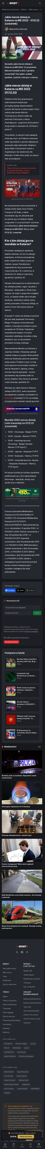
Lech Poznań (8, 1076)
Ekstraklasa (8, 1044)
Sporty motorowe (9, 984)
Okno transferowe (10, 1004)
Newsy (24, 10)
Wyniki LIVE (27, 971)
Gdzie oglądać (8, 1012)
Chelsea (7, 1093)
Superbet (27, 1023)
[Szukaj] (39, 3)
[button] (22, 188)
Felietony (6, 1032)
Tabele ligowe (28, 975)
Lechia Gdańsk (22, 1089)
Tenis (5, 976)
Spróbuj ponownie (11, 642)
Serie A (6, 1048)
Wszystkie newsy (9, 968)
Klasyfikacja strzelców (31, 979)
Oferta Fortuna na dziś (31, 1019)
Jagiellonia (26, 1084)
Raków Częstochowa (11, 1084)
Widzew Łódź (23, 1080)
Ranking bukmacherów (32, 999)
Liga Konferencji (9, 1056)
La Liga (32, 1044)
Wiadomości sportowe (10, 10)
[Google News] (27, 952)
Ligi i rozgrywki (29, 987)
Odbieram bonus (26, 1136)
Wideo (5, 997)
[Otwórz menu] (3, 3)
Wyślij (37, 613)
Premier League (21, 1044)
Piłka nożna (33, 10)
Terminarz (27, 983)
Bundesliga (17, 1048)
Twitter (22, 590)
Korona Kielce (9, 1089)
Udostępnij (11, 590)
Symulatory (7, 1024)
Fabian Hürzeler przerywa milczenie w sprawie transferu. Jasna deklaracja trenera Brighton (21, 170)
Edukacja (6, 1028)
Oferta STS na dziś (30, 1015)
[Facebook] (22, 952)
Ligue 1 (26, 1048)
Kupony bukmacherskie (32, 1003)
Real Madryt (35, 1089)
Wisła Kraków (8, 1072)
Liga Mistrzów (9, 1052)
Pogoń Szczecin (9, 1080)
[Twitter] (17, 952)
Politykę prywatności (31, 631)
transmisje (9, 398)
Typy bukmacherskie (31, 1011)
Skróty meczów (9, 1016)
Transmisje (7, 1008)
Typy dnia (27, 1007)
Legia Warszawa (22, 1072)
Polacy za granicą (9, 1000)
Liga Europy (21, 1052)
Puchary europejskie (26, 1056)
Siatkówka (7, 980)
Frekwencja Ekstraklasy (12, 1020)
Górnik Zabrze (21, 1076)
